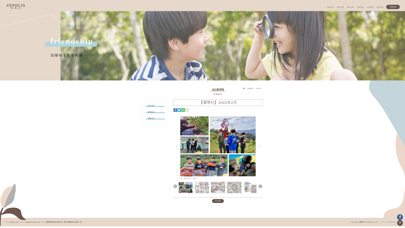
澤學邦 (15, 7)
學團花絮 (151, 118)
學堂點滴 (151, 112)
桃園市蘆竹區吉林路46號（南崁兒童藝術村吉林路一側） (64, 222)
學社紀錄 (151, 106)
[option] (202, 45)
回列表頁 (218, 201)
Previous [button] (176, 146)
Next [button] (259, 146)
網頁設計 (384, 222)
